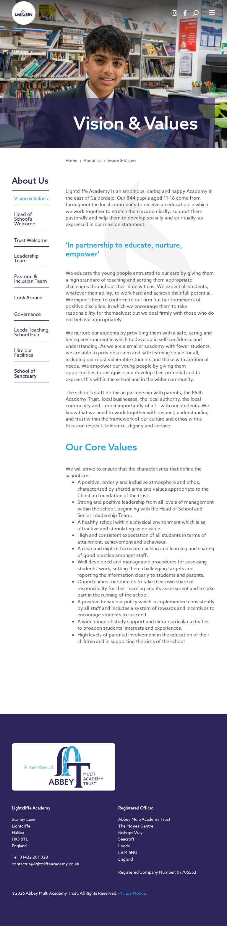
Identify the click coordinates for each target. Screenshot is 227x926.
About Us (92, 161)
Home (71, 161)
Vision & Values (122, 161)
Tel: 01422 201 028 (30, 857)
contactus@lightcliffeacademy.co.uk (45, 864)
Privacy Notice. (132, 893)
